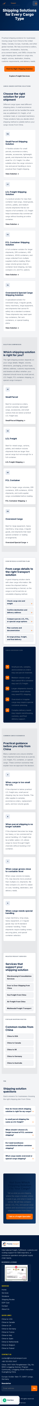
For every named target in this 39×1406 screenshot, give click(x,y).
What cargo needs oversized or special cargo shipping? (19, 1157)
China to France (8, 1332)
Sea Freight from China (16, 995)
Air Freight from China (16, 1002)
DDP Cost (5, 1303)
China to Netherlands (10, 1342)
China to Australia (14, 1063)
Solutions (5, 1296)
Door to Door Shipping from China (18, 986)
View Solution (11, 174)
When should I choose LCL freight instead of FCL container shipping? (19, 1132)
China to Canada (14, 1043)
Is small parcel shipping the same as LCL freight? (17, 1120)
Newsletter (6, 1383)
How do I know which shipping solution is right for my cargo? (18, 1110)
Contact (5, 1306)
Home (4, 1290)
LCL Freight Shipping (14, 462)
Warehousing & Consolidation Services (19, 977)
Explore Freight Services (19, 76)
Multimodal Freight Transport (19, 1008)
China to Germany (14, 1056)
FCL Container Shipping (15, 501)
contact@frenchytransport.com (14, 1358)
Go (34, 1388)
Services (5, 1293)
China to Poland (8, 1348)
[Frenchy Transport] (11, 1244)
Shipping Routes (8, 1299)
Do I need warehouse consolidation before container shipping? (19, 1145)
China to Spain (7, 1339)
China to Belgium (8, 1345)
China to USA (12, 1036)
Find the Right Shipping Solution (19, 69)
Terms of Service (19, 1403)
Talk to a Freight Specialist (19, 1216)
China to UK (12, 1050)
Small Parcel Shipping (14, 420)
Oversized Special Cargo (16, 542)
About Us (5, 1309)
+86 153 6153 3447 (9, 1361)
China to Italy (7, 1335)
